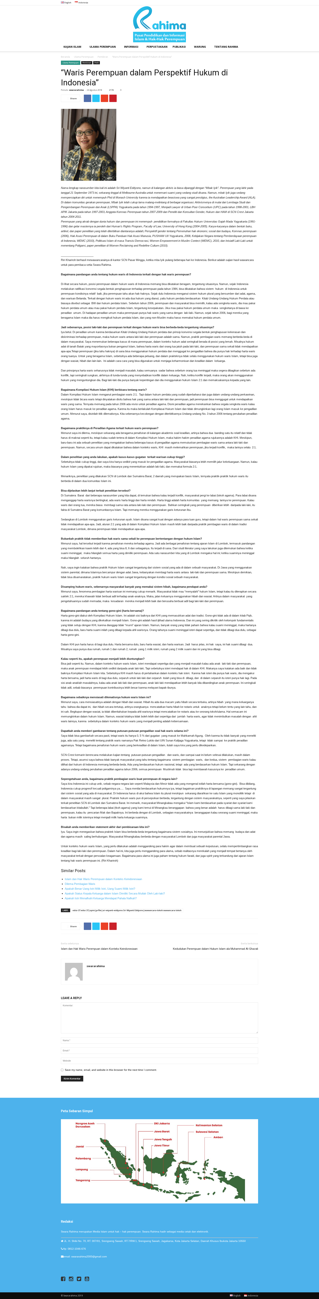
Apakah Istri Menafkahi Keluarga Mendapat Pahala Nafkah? (101, 898)
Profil (96, 62)
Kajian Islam (72, 46)
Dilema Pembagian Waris (80, 883)
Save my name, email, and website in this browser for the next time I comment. (111, 1069)
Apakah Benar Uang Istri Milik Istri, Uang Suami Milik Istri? (100, 888)
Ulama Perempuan (103, 46)
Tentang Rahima (226, 46)
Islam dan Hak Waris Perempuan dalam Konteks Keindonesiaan (103, 879)
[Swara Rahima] (159, 23)
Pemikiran (103, 56)
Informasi (131, 46)
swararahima (76, 90)
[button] (253, 47)
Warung (200, 46)
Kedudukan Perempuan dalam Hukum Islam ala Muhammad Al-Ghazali (215, 948)
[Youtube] (255, 2)
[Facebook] (237, 2)
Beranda (65, 56)
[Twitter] (249, 2)
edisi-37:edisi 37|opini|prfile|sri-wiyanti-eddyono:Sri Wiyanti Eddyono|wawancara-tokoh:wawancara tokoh (127, 910)
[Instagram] (243, 2)
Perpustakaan (157, 46)
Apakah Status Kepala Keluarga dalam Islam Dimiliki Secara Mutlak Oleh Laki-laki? (115, 893)
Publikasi (179, 46)
